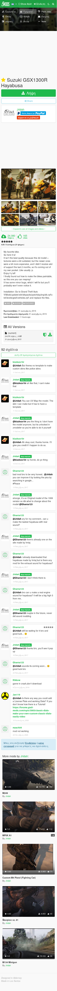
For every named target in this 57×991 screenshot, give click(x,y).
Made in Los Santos (10, 980)
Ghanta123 (18, 470)
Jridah (20, 109)
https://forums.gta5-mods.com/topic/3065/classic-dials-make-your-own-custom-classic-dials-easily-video (32, 712)
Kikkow (16, 680)
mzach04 (17, 727)
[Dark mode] (48, 4)
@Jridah (17, 365)
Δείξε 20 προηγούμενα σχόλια (28, 355)
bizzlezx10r (18, 361)
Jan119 (16, 694)
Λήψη (30, 93)
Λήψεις (11, 238)
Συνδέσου (30, 743)
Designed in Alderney (11, 977)
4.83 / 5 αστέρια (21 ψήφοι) (12, 244)
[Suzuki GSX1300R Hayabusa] (28, 184)
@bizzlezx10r (19, 383)
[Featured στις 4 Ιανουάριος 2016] (3, 80)
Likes (25, 238)
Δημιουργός (26, 380)
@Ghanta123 (26, 504)
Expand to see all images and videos (28, 228)
